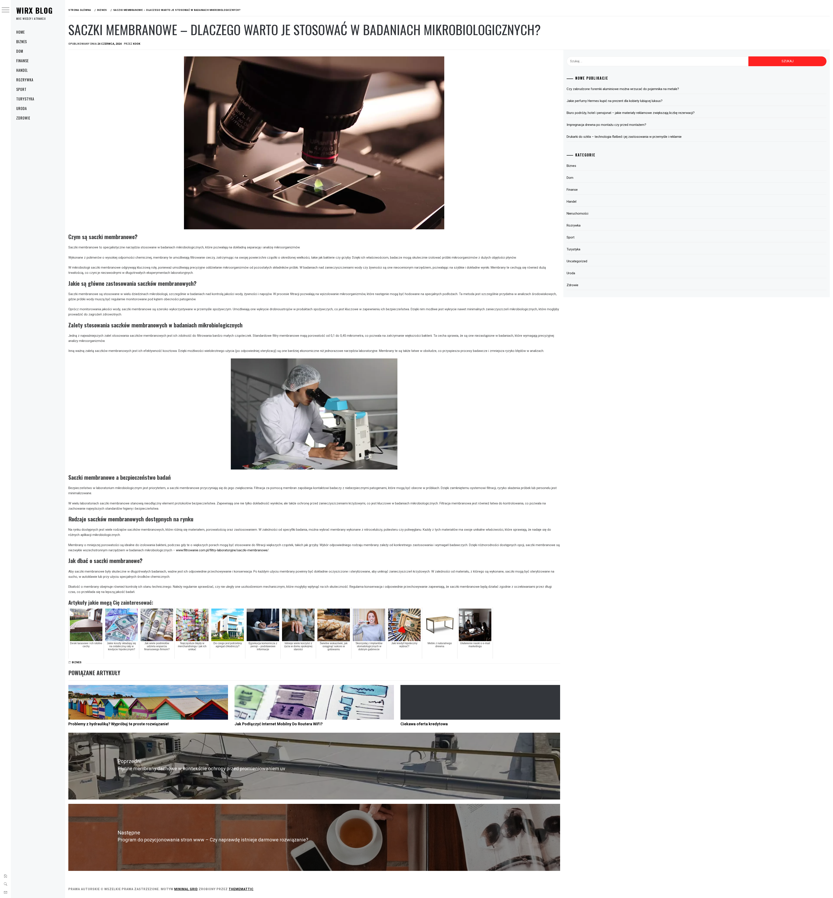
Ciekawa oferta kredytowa (424, 724)
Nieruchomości (577, 213)
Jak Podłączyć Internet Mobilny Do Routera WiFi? (278, 724)
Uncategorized (577, 261)
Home (20, 32)
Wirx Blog (34, 10)
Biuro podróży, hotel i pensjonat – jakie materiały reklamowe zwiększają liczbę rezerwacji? (631, 113)
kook (136, 43)
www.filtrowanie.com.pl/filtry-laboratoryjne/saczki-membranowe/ (222, 550)
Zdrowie (23, 118)
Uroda (21, 108)
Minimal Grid (186, 889)
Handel (22, 70)
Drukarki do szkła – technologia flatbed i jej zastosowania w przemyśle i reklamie (624, 137)
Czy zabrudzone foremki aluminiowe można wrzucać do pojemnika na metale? (623, 89)
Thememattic (241, 889)
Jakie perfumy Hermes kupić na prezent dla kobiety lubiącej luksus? (614, 101)
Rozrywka (24, 79)
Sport (21, 89)
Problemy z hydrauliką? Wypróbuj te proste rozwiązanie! (118, 724)
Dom (19, 51)
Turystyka (25, 99)
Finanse (22, 60)
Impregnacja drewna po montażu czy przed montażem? (606, 125)
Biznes (21, 41)
